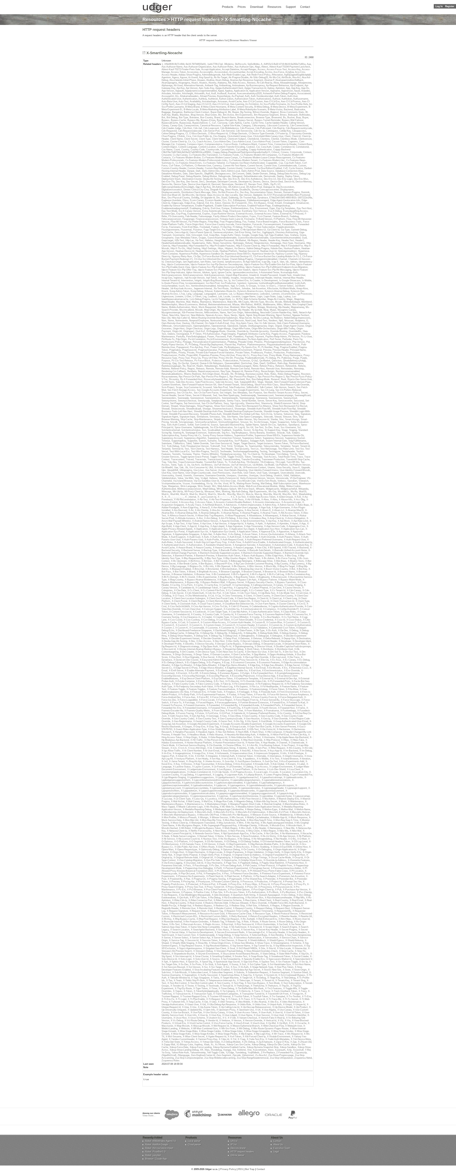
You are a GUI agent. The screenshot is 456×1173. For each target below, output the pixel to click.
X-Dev (192, 641)
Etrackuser (234, 211)
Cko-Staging (219, 136)
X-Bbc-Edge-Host (274, 555)
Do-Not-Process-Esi (228, 192)
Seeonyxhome (169, 400)
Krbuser (209, 291)
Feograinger (188, 219)
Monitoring (271, 307)
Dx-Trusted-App (248, 197)
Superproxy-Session (273, 438)
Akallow (210, 80)
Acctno (268, 72)
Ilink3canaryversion (214, 275)
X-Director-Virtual (263, 646)
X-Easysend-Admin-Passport (215, 659)
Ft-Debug (237, 227)
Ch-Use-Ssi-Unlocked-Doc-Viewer (211, 259)
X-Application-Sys (218, 529)
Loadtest (212, 296)
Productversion (169, 355)
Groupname (167, 237)
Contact (305, 6)
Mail (188, 301)
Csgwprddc (271, 163)
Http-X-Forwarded (270, 245)
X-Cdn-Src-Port (213, 593)
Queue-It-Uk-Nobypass (211, 363)
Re (184, 366)
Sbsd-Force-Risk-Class (266, 384)
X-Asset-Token (249, 534)
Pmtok (296, 344)
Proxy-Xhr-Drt (226, 358)
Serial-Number (249, 400)
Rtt (230, 379)
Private (190, 352)
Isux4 (181, 285)
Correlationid (302, 147)
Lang (188, 293)
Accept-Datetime (230, 69)
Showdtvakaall (193, 408)
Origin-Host (179, 328)
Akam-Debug (222, 80)
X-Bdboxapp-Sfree (263, 561)
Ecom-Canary (197, 200)
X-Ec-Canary (289, 659)
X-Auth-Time (234, 542)
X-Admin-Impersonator (249, 505)
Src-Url (249, 427)
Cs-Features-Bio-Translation (203, 155)
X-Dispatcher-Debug (233, 649)
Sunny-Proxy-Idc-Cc (190, 435)
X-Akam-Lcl (278, 510)
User (220, 470)
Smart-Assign (292, 419)
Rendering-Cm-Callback (174, 371)
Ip (229, 280)
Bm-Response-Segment (266, 114)
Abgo (257, 66)
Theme (196, 454)
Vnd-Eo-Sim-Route (266, 480)
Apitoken (280, 88)
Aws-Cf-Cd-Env (272, 101)
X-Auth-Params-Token (288, 537)
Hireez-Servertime (222, 243)
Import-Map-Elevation (237, 275)
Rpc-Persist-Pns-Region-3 (271, 376)
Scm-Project (168, 387)
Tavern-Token (281, 443)
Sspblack (226, 430)
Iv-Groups (251, 285)
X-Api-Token (192, 523)
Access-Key (294, 69)
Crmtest (307, 152)
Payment (259, 336)
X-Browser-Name (286, 571)
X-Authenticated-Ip (302, 542)
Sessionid (299, 400)
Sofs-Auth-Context (176, 424)
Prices (242, 6)
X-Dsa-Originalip (190, 657)
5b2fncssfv (240, 64)
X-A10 (297, 496)
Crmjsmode (296, 152)
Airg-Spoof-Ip (206, 77)
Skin (295, 416)
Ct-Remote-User (203, 165)
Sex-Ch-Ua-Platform (211, 403)
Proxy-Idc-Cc (243, 355)
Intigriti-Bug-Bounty (212, 280)
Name (223, 312)
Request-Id (237, 371)
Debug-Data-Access (287, 173)
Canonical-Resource (210, 125)
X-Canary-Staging (293, 585)
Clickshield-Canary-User (239, 136)
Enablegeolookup (281, 205)
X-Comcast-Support (212, 609)
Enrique (225, 208)
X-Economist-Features (268, 662)
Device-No (167, 184)
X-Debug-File (192, 633)
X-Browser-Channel (251, 571)
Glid (188, 235)
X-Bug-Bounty (225, 577)
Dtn (218, 197)
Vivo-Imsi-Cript (228, 480)
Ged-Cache (167, 232)
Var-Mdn (189, 478)
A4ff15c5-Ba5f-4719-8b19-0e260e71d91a (284, 64)
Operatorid (232, 326)
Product (268, 352)
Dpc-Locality (231, 195)
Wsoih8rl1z (283, 491)
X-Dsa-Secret (207, 657)
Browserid (276, 117)
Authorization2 (263, 98)
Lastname (222, 293)
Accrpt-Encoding (255, 72)
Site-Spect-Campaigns (250, 416)
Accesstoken (221, 72)
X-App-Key (203, 526)
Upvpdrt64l (172, 470)
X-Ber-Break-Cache (187, 563)
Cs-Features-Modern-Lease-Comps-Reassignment (265, 157)
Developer (211, 181)
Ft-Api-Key (226, 227)
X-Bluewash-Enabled (180, 569)
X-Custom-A (192, 622)
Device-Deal (276, 181)
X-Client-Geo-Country (282, 595)
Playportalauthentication (279, 344)
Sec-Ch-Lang (267, 390)
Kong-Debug (197, 291)
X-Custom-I (262, 625)
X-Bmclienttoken (228, 569)
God (205, 235)
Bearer (235, 112)
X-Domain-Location (220, 654)
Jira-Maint (235, 288)
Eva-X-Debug (275, 211)
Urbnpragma (186, 470)
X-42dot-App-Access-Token (261, 496)
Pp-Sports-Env (249, 347)
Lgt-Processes (304, 293)
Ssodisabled (214, 430)
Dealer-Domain (260, 173)
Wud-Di (302, 491)
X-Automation (264, 545)
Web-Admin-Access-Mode (230, 486)
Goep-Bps (214, 235)
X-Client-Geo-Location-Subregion (188, 598)
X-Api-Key (271, 521)
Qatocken (277, 360)
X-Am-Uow (242, 518)
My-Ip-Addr (256, 309)
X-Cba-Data (180, 590)
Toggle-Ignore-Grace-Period (194, 456)
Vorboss (282, 480)
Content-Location (207, 147)
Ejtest (218, 203)
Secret (304, 392)
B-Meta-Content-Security (240, 106)
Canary (165, 125)
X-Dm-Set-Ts (274, 651)
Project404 (192, 355)
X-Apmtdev (283, 523)
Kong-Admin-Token (179, 291)
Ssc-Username (288, 427)
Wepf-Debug (209, 488)
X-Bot (292, 569)
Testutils (176, 454)
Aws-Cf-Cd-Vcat (220, 104)
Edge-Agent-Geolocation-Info (285, 200)
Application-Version (259, 90)
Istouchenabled (169, 285)
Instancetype (247, 277)
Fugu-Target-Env (212, 229)
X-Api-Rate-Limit (299, 521)
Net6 (295, 312)
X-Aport (294, 523)
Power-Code (216, 347)
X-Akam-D (265, 510)
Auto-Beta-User (169, 101)
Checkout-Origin (173, 261)
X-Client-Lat (276, 598)
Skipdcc (218, 419)
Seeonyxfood (290, 398)
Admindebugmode (211, 74)
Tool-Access (270, 456)
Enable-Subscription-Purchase (230, 205)
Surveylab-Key (225, 440)
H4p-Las (189, 240)
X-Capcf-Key (225, 587)
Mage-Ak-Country (276, 299)
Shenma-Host (253, 403)
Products (227, 6)
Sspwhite (237, 430)
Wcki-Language (188, 486)
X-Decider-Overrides (211, 638)
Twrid (173, 464)
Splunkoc (282, 424)
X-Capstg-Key (241, 587)
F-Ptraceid (298, 213)
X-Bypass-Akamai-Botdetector (200, 579)
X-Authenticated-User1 (173, 545)
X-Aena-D (205, 507)
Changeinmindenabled (266, 259)
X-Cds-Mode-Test (286, 593)
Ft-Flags (248, 227)
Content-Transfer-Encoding (231, 147)
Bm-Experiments (244, 114)
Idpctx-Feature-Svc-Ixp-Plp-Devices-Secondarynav (217, 264)
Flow (288, 219)
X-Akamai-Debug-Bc (209, 513)
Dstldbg (195, 197)
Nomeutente (181, 320)
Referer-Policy (267, 366)
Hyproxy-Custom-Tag (286, 253)
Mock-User (223, 307)
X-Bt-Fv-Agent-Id (239, 574)
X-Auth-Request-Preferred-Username (264, 539)
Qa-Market (264, 360)
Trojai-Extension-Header (190, 462)
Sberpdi (269, 382)
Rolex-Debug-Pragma (289, 374)
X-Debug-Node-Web (268, 633)
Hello (208, 243)
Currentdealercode (287, 165)
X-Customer (211, 627)
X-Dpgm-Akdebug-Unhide (280, 654)
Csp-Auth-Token (292, 163)
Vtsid (225, 483)
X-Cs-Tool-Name (289, 617)
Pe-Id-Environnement (218, 339)
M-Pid (239, 299)
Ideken (293, 261)
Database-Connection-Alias (289, 171)
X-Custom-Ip (275, 625)
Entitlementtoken (239, 208)
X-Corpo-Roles (288, 611)
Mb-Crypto (243, 301)
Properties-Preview (208, 355)
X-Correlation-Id (181, 614)
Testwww (186, 454)
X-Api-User (205, 523)
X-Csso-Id (280, 619)
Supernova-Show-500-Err (267, 435)
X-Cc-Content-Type (258, 590)
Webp (282, 486)
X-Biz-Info (208, 566)
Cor (258, 147)
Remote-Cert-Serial (240, 368)
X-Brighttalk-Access (207, 571)
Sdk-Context (266, 387)
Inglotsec (178, 277)
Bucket (291, 117)
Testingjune (274, 451)
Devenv (256, 181)
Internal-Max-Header (293, 277)
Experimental (194, 213)
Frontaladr (205, 227)
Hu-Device (239, 248)
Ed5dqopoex (239, 200)
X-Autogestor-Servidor (244, 545)
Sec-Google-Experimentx (246, 390)
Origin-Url (177, 331)
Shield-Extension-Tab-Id (286, 403)
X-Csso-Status (294, 619)
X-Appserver (282, 531)
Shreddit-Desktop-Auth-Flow (208, 411)
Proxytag (238, 358)
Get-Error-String (243, 232)
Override (231, 331)
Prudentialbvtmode (254, 358)
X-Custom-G (195, 625)
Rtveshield (239, 379)
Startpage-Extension (195, 432)
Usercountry (168, 475)
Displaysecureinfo (171, 192)
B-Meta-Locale (191, 109)
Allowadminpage (288, 82)
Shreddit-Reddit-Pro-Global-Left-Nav (241, 414)
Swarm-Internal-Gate (276, 440)
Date (185, 173)
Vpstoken (292, 480)
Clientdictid (253, 138)
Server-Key (271, 400)
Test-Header (227, 448)
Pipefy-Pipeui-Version (173, 344)
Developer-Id (244, 181)
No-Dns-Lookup (261, 317)
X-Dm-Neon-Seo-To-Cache (229, 651)
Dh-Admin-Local (236, 187)
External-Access (244, 213)
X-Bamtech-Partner (182, 555)
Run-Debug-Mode (261, 379)
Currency (217, 165)
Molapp (261, 307)
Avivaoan (222, 101)
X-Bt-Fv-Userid (187, 577)
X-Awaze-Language (243, 547)
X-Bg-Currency (296, 563)
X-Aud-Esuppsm (177, 537)
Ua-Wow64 (167, 467)
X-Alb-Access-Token (289, 513)
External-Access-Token (267, 213)
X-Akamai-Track (268, 513)
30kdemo (229, 64)
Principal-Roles (169, 352)
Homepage (275, 243)
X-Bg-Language (178, 566)
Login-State (270, 296)
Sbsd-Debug (246, 384)
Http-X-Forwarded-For (292, 245)
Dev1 (201, 181)
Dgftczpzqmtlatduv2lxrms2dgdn (178, 187)
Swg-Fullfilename (297, 440)
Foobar (251, 221)
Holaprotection (261, 243)
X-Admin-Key (269, 505)
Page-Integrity (228, 334)
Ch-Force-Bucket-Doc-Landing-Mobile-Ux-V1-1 (277, 256)
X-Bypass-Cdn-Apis (246, 579)
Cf (186, 133)
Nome (171, 320)
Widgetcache (272, 488)
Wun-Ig (258, 494)
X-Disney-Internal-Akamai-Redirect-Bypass (199, 649)
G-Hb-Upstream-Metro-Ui (253, 229)
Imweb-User (299, 275)
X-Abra (273, 499)
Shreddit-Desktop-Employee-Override (243, 411)
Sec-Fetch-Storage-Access (181, 390)
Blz (220, 114)
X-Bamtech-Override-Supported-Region (261, 553)
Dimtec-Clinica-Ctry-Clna (196, 189)
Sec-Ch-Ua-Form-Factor (206, 392)
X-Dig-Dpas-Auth (209, 646)
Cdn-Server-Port (211, 130)
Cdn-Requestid (169, 130)
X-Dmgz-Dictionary (182, 654)
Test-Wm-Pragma (200, 451)
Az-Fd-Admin (252, 104)
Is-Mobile (306, 280)
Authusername (300, 98)
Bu (284, 117)
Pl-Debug (193, 344)
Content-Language (187, 147)
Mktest (287, 304)
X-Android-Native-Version (205, 521)
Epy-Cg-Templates (285, 208)
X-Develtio (188, 643)
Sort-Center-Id (202, 424)
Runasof (275, 379)
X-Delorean (244, 638)
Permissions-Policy (171, 342)
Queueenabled (232, 363)
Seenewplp (183, 398)
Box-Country (206, 117)
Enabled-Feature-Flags (259, 205)
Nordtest (273, 320)
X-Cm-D (301, 603)
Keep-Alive (302, 288)
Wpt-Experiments (258, 491)
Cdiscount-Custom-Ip (278, 125)
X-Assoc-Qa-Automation (271, 534)
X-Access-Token (203, 502)
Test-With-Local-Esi (179, 451)
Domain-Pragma (291, 192)
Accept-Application (211, 69)
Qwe (255, 363)
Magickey (299, 299)
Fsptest (215, 227)
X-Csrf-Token (223, 619)
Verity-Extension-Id (229, 478)
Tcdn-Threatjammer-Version (194, 446)
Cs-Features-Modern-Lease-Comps (220, 157)
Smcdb (173, 422)
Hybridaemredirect (287, 251)
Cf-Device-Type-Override (261, 133)
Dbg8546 (208, 173)
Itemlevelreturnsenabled (203, 285)
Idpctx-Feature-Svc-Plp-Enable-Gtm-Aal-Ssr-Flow (269, 264)
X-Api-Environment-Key (252, 521)
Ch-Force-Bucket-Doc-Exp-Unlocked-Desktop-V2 (227, 256)
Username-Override (215, 475)
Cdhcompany (258, 125)
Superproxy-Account (172, 438)
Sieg (297, 414)
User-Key (166, 472)
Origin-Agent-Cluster (293, 326)
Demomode (269, 176)
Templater (285, 446)
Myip (265, 309)
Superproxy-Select (251, 438)
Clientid (275, 138)
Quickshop (246, 363)
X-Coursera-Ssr (300, 614)
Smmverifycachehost (206, 422)
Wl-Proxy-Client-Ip (193, 491)
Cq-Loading (242, 149)
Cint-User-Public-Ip (202, 136)
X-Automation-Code (282, 545)
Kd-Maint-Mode (287, 288)
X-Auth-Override (267, 537)
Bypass (165, 120)
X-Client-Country (261, 595)
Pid (308, 342)
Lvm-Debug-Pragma (200, 299)
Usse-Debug (266, 475)
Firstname (249, 219)
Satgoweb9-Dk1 (248, 382)
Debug (272, 173)
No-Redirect (276, 317)
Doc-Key (244, 192)
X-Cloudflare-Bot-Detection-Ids (238, 603)
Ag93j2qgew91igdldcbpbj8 (297, 74)
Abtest (264, 66)
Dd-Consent (238, 173)
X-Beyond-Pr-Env (223, 563)
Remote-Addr (222, 368)
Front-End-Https (190, 227)
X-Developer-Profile (172, 643)
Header (263, 240)
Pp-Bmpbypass (232, 347)
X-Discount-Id (169, 649)
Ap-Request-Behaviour (277, 85)
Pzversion (245, 360)
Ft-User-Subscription (264, 227)
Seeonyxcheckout (187, 400)
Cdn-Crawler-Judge (171, 128)
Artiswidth (199, 93)
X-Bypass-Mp (192, 582)
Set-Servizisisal (192, 403)
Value (180, 478)
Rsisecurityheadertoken (216, 379)
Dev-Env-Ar (234, 179)
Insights (235, 277)
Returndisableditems (172, 374)
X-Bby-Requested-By (192, 558)
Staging (293, 430)
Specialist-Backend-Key (231, 424)
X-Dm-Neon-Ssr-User (255, 651)
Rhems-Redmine (192, 374)
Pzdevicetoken (230, 360)
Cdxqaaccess (299, 130)
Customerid (249, 168)
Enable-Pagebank (204, 205)
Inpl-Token (211, 277)
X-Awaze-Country (202, 547)
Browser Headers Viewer (243, 40)
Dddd (248, 173)
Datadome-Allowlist (171, 173)
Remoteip (299, 368)
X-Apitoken (270, 523)
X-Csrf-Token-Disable (242, 619)
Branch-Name (229, 117)
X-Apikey (249, 523)
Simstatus (214, 416)
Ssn (204, 430)
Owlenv (171, 334)
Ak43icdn (286, 77)
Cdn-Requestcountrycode (299, 128)
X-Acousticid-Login (291, 502)
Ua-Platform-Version (299, 464)
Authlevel (213, 98)
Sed (215, 395)
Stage (285, 430)
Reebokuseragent (242, 366)
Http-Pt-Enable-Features (222, 245)
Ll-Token (197, 296)
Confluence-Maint (248, 144)
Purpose (166, 360)
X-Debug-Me (249, 633)
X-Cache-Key (211, 585)
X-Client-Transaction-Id (282, 601)
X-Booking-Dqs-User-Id (250, 569)
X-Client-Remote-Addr (217, 601)
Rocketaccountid (254, 374)
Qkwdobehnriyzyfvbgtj (294, 360)
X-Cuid (181, 622)
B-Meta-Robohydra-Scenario (251, 109)
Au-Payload (237, 96)
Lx (233, 299)
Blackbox (184, 114)
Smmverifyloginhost (228, 422)
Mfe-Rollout (247, 304)
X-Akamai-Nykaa (230, 513)
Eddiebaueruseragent (258, 200)
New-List (184, 315)
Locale (226, 296)
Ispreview (252, 283)
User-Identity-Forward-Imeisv (263, 470)
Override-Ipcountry (259, 331)
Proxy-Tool (184, 358)
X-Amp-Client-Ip (275, 518)
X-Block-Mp (270, 566)
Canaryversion (191, 125)
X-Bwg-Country (175, 579)
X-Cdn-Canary (294, 590)
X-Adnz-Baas (302, 505)
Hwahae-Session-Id (249, 251)
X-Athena (290, 534)
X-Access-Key (186, 502)
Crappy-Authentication (260, 149)
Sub (288, 432)
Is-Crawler (255, 280)
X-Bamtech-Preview (204, 555)
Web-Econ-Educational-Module (262, 486)
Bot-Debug (172, 117)
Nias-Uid (166, 317)
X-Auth (205, 537)
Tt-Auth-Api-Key (237, 462)
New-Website (197, 315)
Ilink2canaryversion (193, 275)
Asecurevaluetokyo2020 (249, 93)
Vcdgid (204, 478)
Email (270, 203)
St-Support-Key (272, 430)
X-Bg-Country (281, 563)
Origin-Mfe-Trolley (286, 328)
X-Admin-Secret (286, 505)
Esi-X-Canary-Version (190, 211)
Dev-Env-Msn (301, 179)
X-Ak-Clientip (201, 510)
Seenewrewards (230, 398)
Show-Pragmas (205, 406)
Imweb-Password (269, 275)
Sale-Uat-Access (224, 382)
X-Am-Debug (210, 518)
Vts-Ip (209, 483)
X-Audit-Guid (193, 537)
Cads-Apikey (235, 122)
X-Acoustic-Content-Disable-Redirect (232, 502)
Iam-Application (191, 261)
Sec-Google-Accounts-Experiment (214, 390)
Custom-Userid (234, 168)
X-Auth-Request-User (295, 539)
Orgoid (278, 326)
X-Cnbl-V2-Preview (238, 606)
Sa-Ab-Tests (168, 382)
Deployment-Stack (171, 179)
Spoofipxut (293, 424)
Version (270, 478)
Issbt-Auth (300, 283)
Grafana (294, 235)
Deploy (280, 176)
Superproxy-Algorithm (195, 438)
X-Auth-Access (218, 537)
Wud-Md (174, 494)
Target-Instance (265, 443)
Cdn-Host (187, 128)
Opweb (243, 326)
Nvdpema (300, 320)
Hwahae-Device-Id (184, 251)
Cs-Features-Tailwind (214, 163)
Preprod (258, 350)
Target (236, 443)
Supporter (192, 440)
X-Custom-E (168, 625)
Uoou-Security (283, 467)
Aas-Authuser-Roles (223, 66)
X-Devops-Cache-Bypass (228, 643)
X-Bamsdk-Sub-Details (259, 550)
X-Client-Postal (179, 601)
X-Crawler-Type (221, 617)
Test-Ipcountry (241, 448)
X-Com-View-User (191, 609)
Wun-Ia (249, 494)
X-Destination (303, 638)
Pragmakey (175, 350)
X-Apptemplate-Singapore (186, 534)
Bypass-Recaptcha (226, 120)
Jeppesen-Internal (203, 288)
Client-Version (219, 138)
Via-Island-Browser (182, 480)
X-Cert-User (302, 593)
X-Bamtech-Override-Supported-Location (219, 553)
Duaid (224, 197)
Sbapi (260, 382)
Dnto (214, 192)
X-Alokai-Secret (288, 515)
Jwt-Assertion (259, 288)
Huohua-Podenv (292, 248)
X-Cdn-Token (229, 593)
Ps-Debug (271, 358)
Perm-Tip (297, 339)
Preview (267, 350)
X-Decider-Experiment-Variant (184, 638)
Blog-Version (197, 114)
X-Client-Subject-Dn (240, 601)
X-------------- (223, 496)
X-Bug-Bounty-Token (244, 577)
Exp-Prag (181, 213)
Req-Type (225, 371)
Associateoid (304, 93)
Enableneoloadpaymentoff (175, 208)
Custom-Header (195, 168)
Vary (197, 478)
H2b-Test (179, 240)
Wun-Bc (221, 494)
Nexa (226, 315)
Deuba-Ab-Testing (212, 179)
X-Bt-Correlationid (220, 574)
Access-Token (178, 72)
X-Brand (191, 571)
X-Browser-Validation (182, 574)
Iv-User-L (271, 285)
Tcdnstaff (215, 446)
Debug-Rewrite (193, 176)
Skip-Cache (186, 419)
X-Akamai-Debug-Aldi (186, 513)
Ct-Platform (187, 165)
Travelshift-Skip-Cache (298, 459)
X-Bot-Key (302, 569)
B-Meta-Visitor (275, 109)
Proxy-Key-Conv (259, 355)
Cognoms (293, 141)
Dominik (305, 192)
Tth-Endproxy (267, 462)
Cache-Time (257, 122)
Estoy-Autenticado (211, 211)
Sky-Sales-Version (242, 419)
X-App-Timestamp (253, 526)
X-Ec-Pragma (213, 662)
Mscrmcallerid (186, 309)
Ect (230, 200)
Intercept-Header (263, 277)
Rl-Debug (239, 374)
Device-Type (180, 184)
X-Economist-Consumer (243, 662)
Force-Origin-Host (194, 224)
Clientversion (305, 138)
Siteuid (277, 416)
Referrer (166, 368)
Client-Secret (191, 138)
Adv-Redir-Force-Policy (258, 74)
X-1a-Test (241, 496)
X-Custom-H (228, 625)
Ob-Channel (197, 323)
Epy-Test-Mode (169, 211)
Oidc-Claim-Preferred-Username (293, 323)
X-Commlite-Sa (231, 609)
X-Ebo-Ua (264, 659)
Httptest (229, 248)
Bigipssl (274, 112)
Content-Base (305, 144)
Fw (223, 229)
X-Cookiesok (199, 611)
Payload (249, 336)
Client (288, 136)
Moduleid (234, 307)
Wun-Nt (277, 494)
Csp (281, 163)
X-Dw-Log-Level (278, 657)
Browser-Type (263, 117)
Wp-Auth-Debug (240, 491)
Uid (235, 467)
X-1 (232, 496)
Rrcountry (174, 379)
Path (229, 336)
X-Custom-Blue (274, 622)
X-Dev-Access (203, 641)
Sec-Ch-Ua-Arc (184, 392)
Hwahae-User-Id (268, 251)
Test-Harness (212, 448)
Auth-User (292, 96)
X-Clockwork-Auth (187, 603)
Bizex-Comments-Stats (292, 112)
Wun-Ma (267, 494)
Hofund (248, 243)
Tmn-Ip (293, 454)
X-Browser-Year (202, 574)
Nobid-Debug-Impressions (297, 317)
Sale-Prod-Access (204, 382)
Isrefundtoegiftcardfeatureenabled (276, 283)
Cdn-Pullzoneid (263, 128)
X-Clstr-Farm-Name (265, 603)
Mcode (278, 301)
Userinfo (187, 475)
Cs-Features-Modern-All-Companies (258, 155)
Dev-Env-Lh (270, 179)
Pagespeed (294, 334)
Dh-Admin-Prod (254, 187)
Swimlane (167, 443)
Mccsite (269, 301)
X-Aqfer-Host (220, 534)
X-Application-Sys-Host (268, 529)
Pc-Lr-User (306, 336)
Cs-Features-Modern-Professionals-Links (206, 160)
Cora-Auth (266, 147)
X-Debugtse (276, 635)
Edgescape (177, 203)
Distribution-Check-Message (195, 192)
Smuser (244, 422)
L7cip (182, 293)
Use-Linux (198, 470)
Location (236, 296)
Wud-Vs (212, 494)
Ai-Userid (193, 77)
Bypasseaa (185, 122)
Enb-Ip (206, 208)
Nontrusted (215, 320)
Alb (229, 82)
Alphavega (167, 85)
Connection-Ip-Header (285, 144)
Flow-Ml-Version (179, 221)
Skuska (227, 419)
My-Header (243, 309)
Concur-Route (231, 144)
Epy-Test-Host (304, 208)
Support (291, 6)
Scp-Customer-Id (192, 387)
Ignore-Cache (224, 272)
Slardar (274, 419)
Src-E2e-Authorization (221, 427)
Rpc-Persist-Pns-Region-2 (243, 376)
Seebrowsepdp (248, 395)
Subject (296, 432)
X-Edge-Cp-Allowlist (182, 665)
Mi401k (257, 304)
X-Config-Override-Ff (288, 609)
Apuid (297, 90)
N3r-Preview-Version (192, 312)
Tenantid (166, 448)
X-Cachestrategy (240, 585)
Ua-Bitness (207, 464)
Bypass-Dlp (193, 120)
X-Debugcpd (262, 635)
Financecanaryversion (207, 219)
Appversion (287, 90)
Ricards (225, 374)
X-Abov (265, 499)
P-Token (197, 334)
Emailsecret (302, 203)
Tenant (295, 446)
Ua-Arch (195, 464)
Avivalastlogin (209, 101)
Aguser (183, 77)
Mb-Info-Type (257, 301)
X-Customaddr (196, 627)
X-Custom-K (181, 627)
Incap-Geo (167, 277)
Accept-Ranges (248, 69)
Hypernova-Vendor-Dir (263, 253)
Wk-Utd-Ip (178, 491)
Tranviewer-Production (273, 459)
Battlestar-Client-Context (196, 112)
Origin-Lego (210, 328)
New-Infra (174, 315)
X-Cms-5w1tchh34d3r (179, 606)
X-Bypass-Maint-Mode (289, 579)
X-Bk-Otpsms (239, 566)
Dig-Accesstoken (285, 187)
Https (220, 248)
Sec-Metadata (240, 392)
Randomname (296, 363)
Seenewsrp (261, 398)
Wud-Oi (184, 494)
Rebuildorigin (211, 366)
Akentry (212, 82)
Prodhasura (257, 352)
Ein (212, 203)
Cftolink (181, 136)
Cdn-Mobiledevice (229, 128)
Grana (303, 235)
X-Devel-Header (269, 641)
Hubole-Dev (276, 248)
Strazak (281, 432)
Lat (230, 293)
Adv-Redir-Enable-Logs (233, 74)
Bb (229, 112)
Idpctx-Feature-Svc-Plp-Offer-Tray (179, 269)
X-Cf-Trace (178, 595)
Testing (263, 451)
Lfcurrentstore (288, 293)
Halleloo (209, 240)
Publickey (286, 358)
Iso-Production (228, 283)
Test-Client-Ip (197, 448)
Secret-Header (169, 395)
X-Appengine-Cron (295, 526)
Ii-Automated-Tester (269, 272)
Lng (204, 296)
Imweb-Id (254, 275)
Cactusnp (222, 122)
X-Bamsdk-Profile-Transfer (232, 550)
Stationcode (214, 432)
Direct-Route (231, 189)
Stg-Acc (226, 432)
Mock (194, 307)
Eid (207, 203)
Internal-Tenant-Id (171, 280)
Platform (241, 344)
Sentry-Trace (233, 400)
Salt (236, 382)
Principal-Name (298, 350)
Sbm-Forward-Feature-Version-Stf (199, 384)
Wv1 (295, 494)
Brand (217, 117)
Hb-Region (252, 240)
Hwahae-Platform (228, 251)
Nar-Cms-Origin (235, 312)
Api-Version (192, 88)
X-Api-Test (179, 523)
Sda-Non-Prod (220, 387)
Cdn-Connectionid (299, 125)
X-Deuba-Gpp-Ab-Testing (174, 641)
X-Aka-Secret (251, 510)
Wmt (218, 491)
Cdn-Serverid (227, 130)
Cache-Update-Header (276, 122)
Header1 (299, 240)
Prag (276, 347)
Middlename (269, 304)
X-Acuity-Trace (193, 505)
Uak (182, 467)
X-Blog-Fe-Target (286, 566)
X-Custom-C (289, 622)
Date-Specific (196, 173)
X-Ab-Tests (238, 499)
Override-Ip (242, 331)
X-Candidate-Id (186, 587)
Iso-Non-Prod (212, 283)
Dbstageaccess (223, 173)
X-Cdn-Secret (176, 593)
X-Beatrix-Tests (296, 561)
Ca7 (214, 122)
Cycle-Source (296, 168)
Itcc (188, 285)
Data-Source (267, 171)
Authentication (189, 98)
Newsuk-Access (214, 315)
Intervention (187, 280)
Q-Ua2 (254, 360)
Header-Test (287, 240)
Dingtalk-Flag (217, 189)
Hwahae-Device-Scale (207, 251)
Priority (182, 352)
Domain (278, 192)
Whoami (260, 488)
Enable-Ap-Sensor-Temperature (178, 205)
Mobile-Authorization (179, 307)
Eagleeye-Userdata (171, 200)
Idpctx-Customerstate (178, 264)
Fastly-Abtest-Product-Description (230, 216)
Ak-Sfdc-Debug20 (259, 77)
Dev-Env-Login (284, 179)
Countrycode (212, 149)
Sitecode (268, 416)
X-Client (248, 595)
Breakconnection (246, 117)
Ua (188, 464)
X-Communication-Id (251, 609)
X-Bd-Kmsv (194, 561)
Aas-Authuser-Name (172, 66)
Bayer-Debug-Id (219, 112)
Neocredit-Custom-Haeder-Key (275, 312)
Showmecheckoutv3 (222, 408)
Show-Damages (187, 406)
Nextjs (234, 315)
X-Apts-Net (206, 534)
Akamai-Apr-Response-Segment (246, 80)
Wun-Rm (286, 494)
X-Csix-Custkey (192, 619)
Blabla (175, 114)
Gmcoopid (196, 235)
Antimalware (238, 85)
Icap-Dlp (266, 261)
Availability (195, 101)
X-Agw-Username (281, 507)
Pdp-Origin (181, 339)
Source (214, 424)
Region (191, 368)
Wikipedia (303, 488)
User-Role (237, 472)
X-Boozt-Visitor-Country (276, 569)
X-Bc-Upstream (179, 561)
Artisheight (187, 93)
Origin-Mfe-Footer (241, 328)
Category (246, 125)
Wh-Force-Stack (246, 488)
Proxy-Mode (275, 355)
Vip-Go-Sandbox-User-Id (206, 480)
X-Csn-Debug (208, 619)
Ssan (276, 427)
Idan (282, 261)
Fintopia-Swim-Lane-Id (231, 219)
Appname (275, 90)
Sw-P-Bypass (241, 440)
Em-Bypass (260, 203)
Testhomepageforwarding (245, 451)
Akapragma (184, 82)
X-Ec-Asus (275, 659)
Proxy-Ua (196, 358)
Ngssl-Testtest (283, 315)
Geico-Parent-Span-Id (201, 232)
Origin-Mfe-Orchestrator (264, 328)
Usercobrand (287, 472)
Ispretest (241, 283)
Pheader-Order (245, 342)
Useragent (274, 472)
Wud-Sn (193, 494)
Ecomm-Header (213, 200)
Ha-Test (199, 240)
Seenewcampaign (284, 395)
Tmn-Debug (282, 454)
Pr (259, 347)
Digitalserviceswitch (172, 189)
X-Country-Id (226, 614)
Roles (273, 374)
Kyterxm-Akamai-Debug (277, 291)
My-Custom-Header (227, 309)
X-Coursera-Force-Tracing (248, 614)
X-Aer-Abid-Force (220, 507)
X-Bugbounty (263, 577)
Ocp (232, 323)
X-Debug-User (230, 635)
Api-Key (181, 88)
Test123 (214, 451)
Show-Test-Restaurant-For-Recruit (289, 406)
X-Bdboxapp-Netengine (240, 561)
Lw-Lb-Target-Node (221, 299)
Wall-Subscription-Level (285, 483)
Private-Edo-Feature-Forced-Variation (215, 352)
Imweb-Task (285, 275)
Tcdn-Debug (173, 446)
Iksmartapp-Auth (289, 272)
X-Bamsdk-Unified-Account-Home (289, 550)
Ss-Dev (268, 427)
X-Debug (293, 630)
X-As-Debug (234, 534)
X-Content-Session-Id (180, 611)
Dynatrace (262, 197)
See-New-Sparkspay (228, 395)
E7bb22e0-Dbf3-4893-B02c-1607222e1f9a (290, 197)
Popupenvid (182, 347)
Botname (194, 117)
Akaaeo (201, 80)
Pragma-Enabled (288, 347)
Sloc (281, 419)
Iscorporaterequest (194, 283)
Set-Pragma (176, 403)
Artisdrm (176, 93)
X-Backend (303, 547)
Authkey (202, 98)
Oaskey (186, 323)
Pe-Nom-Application (258, 339)
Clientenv (265, 138)
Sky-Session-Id (261, 419)
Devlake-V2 (241, 184)
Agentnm (166, 77)
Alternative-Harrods (194, 85)
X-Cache (198, 585)
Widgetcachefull (289, 488)
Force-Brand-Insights (267, 221)
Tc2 (163, 446)
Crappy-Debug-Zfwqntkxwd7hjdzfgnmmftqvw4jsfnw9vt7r (241, 152)
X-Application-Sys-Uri (197, 531)
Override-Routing (278, 331)
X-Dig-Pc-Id (225, 646)
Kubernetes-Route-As (225, 291)
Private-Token (242, 352)
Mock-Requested (207, 307)
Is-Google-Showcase (289, 280)
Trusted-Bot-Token (213, 462)
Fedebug (294, 216)
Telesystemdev (271, 446)
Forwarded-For (289, 224)
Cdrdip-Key (285, 130)
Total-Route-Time (287, 456)
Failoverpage (205, 216)
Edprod (200, 203)
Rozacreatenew (169, 376)
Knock (165, 291)
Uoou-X (296, 467)
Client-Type (205, 138)
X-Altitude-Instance (185, 518)
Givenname (179, 235)
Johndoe (246, 288)
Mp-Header (283, 307)
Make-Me (232, 301)
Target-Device (248, 443)
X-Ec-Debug (303, 659)
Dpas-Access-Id (215, 195)
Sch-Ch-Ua (266, 414)
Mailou (195, 301)
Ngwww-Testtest (300, 315)
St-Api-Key (257, 430)
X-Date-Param (245, 630)
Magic (290, 299)
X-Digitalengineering (243, 646)
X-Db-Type (259, 630)
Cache (246, 122)
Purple (303, 358)
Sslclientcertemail (171, 430)
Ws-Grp (272, 491)
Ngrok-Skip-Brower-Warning (260, 315)
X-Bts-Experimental (206, 577)
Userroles (243, 475)
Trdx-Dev (172, 462)
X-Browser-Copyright (229, 571)
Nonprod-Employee (199, 320)
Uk (240, 467)
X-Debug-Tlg (215, 635)
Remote (210, 368)
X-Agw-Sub (264, 507)
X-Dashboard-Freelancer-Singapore (194, 630)
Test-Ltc (254, 448)
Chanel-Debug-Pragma (241, 259)
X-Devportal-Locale (271, 643)
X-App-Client (179, 526)
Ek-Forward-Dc (239, 203)
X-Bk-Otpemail (222, 566)
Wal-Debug (266, 483)
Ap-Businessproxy (255, 85)
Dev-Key (180, 181)
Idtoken (206, 272)
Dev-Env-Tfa (168, 181)
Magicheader (168, 301)
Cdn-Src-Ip (259, 130)
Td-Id (229, 446)
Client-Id (296, 136)
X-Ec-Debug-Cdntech (172, 662)
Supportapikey (178, 440)
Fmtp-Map (213, 221)
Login (259, 296)
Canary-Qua (176, 125)
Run (248, 379)
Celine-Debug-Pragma (173, 133)
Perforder (287, 339)
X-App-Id (191, 526)
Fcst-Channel (264, 216)
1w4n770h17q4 (215, 64)
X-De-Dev (283, 630)
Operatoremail (218, 326)
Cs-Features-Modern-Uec (272, 160)
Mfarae (235, 304)
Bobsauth (293, 114)
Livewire (179, 296)
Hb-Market (240, 240)
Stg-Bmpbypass (239, 432)
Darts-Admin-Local (230, 171)
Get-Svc (256, 232)
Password (221, 336)
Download (256, 6)
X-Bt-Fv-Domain (170, 577)
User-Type (262, 472)
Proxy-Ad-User (227, 355)
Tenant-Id (305, 446)
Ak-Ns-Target (220, 77)
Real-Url (191, 366)
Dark (198, 171)
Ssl (299, 427)
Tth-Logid (280, 462)
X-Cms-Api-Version (201, 606)
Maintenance (219, 301)
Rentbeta (191, 371)
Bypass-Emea (208, 120)
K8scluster (272, 288)
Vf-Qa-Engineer (297, 478)
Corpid (276, 147)
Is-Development (269, 280)
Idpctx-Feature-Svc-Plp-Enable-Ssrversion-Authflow (217, 267)
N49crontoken (211, 312)
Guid (304, 237)
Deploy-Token (292, 176)
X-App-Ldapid (217, 526)
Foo (244, 221)
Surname (212, 440)
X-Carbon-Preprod (259, 587)
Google (245, 235)
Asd (208, 93)
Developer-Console (227, 181)
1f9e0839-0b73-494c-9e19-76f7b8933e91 (185, 64)
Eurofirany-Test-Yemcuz (254, 211)
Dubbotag (233, 197)
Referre (301, 366)
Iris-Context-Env (240, 280)
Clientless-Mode (288, 138)
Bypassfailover (200, 122)
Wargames (173, 486)
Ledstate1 (265, 293)
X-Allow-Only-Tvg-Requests (209, 515)
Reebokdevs (225, 366)
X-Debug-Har (206, 633)
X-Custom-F (182, 625)
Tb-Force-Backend (299, 443)
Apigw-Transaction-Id (255, 88)
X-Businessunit (279, 577)
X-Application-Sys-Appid (241, 529)
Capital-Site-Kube (231, 125)
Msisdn (199, 309)
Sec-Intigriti (225, 392)
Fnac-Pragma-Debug (230, 221)
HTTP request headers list (213, 40)
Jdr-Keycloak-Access (181, 288)
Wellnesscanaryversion (189, 488)
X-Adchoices (230, 505)
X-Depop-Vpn (288, 638)
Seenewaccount (265, 395)
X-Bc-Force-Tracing (286, 558)
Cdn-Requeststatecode (190, 130)
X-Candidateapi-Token (206, 587)
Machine (180, 301)
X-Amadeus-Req (257, 518)
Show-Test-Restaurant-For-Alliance (253, 406)
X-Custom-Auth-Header (239, 622)
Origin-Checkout (194, 328)
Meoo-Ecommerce (188, 304)
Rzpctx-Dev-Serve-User (299, 379)
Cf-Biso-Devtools (198, 133)
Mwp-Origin (210, 309)
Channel (283, 259)
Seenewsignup (246, 398)
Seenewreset (197, 398)
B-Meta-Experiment (297, 106)
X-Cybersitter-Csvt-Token (282, 627)
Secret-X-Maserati (202, 395)
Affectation (277, 74)
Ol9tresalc (167, 326)
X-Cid (211, 595)
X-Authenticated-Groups (279, 542)
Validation (295, 475)
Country (185, 149)
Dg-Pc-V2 (275, 184)
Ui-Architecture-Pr (223, 467)
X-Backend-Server (190, 550)
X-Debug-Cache (176, 633)
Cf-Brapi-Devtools (238, 133)
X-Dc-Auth (271, 630)
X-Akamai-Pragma (249, 513)
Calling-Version (296, 122)
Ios (225, 280)
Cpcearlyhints (228, 149)
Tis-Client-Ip (253, 454)
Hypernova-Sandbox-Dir (211, 253)
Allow (276, 82)
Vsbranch (303, 480)
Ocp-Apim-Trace (244, 323)
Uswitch (278, 475)
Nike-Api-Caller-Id (181, 317)
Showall (166, 408)
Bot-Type (183, 117)
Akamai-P (269, 80)
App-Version (168, 90)
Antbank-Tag (211, 85)
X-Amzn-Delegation (295, 518)
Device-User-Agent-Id (199, 184)
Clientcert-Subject (237, 138)
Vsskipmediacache (171, 483)
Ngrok (242, 315)
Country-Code (198, 149)
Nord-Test (262, 320)
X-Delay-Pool (230, 638)
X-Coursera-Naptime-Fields (277, 614)
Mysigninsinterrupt (171, 312)
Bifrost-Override (261, 112)
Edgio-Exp (190, 203)
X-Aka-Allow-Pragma (232, 510)
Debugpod (237, 176)
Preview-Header (281, 350)
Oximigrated (182, 334)
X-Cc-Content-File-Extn (212, 590)
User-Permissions (221, 472)
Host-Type (288, 243)
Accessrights (206, 72)
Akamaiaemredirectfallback (289, 80)
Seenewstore (275, 398)
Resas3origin (267, 371)
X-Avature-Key (301, 545)
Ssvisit (247, 430)
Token (248, 456)
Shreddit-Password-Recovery (184, 414)
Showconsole (178, 408)
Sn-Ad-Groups (261, 422)
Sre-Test (259, 427)
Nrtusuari (289, 320)
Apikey (270, 88)
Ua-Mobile (258, 464)
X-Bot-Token (179, 571)
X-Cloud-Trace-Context (209, 603)
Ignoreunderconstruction (245, 272)
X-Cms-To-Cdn (219, 606)
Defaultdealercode (253, 176)
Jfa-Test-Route (221, 288)
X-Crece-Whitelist (239, 617)
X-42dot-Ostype (285, 496)
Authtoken (286, 98)
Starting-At (178, 432)
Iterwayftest (223, 285)
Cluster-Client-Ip (178, 141)
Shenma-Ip (266, 403)
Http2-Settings (209, 248)
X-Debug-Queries (288, 633)
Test (187, 448)
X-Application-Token (247, 531)
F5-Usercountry (176, 216)
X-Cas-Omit (275, 587)
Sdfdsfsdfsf (252, 387)
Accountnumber (237, 72)
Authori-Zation (226, 98)
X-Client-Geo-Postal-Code (220, 598)
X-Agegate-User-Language (243, 507)
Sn (251, 422)
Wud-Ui (202, 494)
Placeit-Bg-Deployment (211, 344)
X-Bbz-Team (253, 558)
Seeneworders (169, 398)
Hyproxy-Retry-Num (182, 256)
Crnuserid (166, 155)
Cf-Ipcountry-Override (300, 133)
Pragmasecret (189, 350)
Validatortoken (169, 478)
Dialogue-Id (269, 187)
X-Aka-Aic (215, 510)
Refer (255, 366)
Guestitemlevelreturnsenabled (285, 237)
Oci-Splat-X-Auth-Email (217, 323)
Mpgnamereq (297, 307)
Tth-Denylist (252, 462)
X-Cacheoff (225, 585)
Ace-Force (278, 72)
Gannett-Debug (299, 229)
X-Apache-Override (229, 521)
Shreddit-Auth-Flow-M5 (259, 408)
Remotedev (286, 368)
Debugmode (224, 176)
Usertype (253, 475)
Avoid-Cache (235, 101)
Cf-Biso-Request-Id (218, 133)
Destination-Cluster (191, 179)
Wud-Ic (165, 494)
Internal (277, 277)
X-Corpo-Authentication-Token (264, 611)
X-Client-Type (302, 601)
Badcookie (299, 109)
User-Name (178, 472)
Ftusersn (197, 229)
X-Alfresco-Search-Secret (180, 515)
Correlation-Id (287, 147)
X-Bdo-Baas (280, 561)
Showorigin (240, 408)
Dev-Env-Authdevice (251, 179)
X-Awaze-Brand (184, 547)
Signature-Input (187, 416)
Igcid (213, 272)
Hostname (299, 243)
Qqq (174, 363)
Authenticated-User (171, 98)
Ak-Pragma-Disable (238, 77)
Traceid (190, 459)
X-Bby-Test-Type (213, 558)
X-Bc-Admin (268, 558)
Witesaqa (166, 491)
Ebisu (185, 200)
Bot (163, 117)
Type (180, 464)
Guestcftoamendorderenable (222, 237)
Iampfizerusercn (233, 261)
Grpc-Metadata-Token (186, 237)
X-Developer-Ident (301, 641)
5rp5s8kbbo (254, 64)
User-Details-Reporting (235, 470)
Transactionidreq (231, 459)
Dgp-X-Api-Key (203, 187)
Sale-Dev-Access (185, 382)
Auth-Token (280, 96)
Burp (298, 117)
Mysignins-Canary (287, 309)
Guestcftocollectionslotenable (253, 237)
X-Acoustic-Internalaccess (266, 502)
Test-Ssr (299, 448)
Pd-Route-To (168, 339)
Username (198, 475)
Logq (279, 296)
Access (261, 69)
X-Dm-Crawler (187, 651)
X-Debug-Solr (200, 635)
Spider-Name (252, 424)
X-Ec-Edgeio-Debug (195, 662)
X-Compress (269, 609)
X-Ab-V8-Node (252, 499)
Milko (279, 304)
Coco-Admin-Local (241, 141)
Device (265, 181)
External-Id (285, 213)
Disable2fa (244, 189)
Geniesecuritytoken (223, 232)
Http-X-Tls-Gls (177, 248)
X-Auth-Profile (211, 539)
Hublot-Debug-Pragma (258, 248)
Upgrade (305, 467)
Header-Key (274, 240)
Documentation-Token (261, 192)
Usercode (300, 472)
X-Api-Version (220, 523)
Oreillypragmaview (257, 326)
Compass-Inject (195, 144)
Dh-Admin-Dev (219, 187)
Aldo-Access (239, 82)
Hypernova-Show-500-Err (237, 253)
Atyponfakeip (223, 96)
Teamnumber (255, 446)
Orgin (271, 326)
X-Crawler (207, 617)
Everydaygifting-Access (295, 211)
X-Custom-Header (245, 625)
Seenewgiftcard (302, 395)
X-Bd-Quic (206, 561)
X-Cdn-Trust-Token (247, 593)
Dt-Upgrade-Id (208, 197)
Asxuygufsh (168, 96)
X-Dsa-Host (175, 657)
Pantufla (180, 336)
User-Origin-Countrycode (198, 472)
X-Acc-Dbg (299, 499)
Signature (305, 414)
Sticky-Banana (257, 432)
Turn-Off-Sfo (292, 462)
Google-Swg (257, 235)
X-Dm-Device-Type (205, 651)
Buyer (305, 117)
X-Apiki (259, 523)
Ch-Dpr (196, 256)
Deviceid (215, 184)
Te (246, 446)
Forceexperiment (272, 224)
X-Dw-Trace (293, 657)
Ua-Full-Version (222, 464)
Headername (198, 243)
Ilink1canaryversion (172, 275)
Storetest (270, 432)
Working (226, 491)
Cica (188, 136)
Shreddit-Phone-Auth (210, 414)
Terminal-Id (177, 448)
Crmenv (285, 152)
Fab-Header (191, 216)
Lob (220, 296)
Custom (302, 165)
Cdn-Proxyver (247, 128)
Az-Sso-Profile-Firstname (273, 104)
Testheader (225, 451)
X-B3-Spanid (274, 547)
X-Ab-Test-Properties (220, 499)
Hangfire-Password (224, 240)
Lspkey (287, 296)
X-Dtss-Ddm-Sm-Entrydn (229, 657)
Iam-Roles (205, 261)
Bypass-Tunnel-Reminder (267, 120)
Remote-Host (258, 368)
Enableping (195, 208)
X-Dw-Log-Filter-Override (255, 657)
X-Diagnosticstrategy (188, 646)
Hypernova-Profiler (188, 253)
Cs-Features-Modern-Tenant (243, 160)
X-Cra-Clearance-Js (190, 617)
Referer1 (279, 366)
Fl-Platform (279, 219)
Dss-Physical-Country (179, 197)
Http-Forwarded (179, 245)
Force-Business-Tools (290, 221)
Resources (274, 6)
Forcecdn (257, 224)
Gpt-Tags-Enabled (274, 235)
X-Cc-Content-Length (236, 590)
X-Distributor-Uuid (284, 649)
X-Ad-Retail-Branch (212, 505)
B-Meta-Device (278, 106)
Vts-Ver (217, 483)
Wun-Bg (231, 494)
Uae (176, 467)
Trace (300, 456)
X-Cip (218, 595)
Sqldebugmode (201, 427)
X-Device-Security (204, 643)
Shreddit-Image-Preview (276, 411)
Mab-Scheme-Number (255, 299)
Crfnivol (275, 152)
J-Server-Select (285, 285)
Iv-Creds (240, 285)
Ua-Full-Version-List (241, 464)
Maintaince (205, 301)
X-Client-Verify (169, 603)
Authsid (276, 98)
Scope (179, 387)
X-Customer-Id (226, 627)
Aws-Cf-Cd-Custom (253, 101)
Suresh (202, 440)
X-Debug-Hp (221, 633)
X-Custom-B (258, 622)
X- (166, 496)
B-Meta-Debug (261, 106)
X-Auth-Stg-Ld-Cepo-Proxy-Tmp (210, 542)
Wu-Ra (294, 491)
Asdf (213, 93)
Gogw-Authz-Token (230, 235)
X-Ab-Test (202, 499)
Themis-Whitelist (210, 454)
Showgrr (207, 408)
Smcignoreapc (186, 422)
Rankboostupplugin (171, 366)
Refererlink (291, 366)
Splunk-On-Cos (268, 424)
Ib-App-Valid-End (251, 261)
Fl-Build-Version (264, 219)
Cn (189, 141)
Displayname (287, 189)
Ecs (224, 200)
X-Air (190, 510)
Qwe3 (262, 363)
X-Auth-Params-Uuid (192, 539)
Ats (177, 96)
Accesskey (192, 72)
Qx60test (271, 363)
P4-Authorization (211, 334)
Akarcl (194, 82)
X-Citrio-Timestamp (232, 595)
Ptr (278, 358)
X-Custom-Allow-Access (213, 622)
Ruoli (283, 379)
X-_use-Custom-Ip (207, 496)
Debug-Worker (209, 176)
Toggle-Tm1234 (218, 456)
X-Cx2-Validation (258, 627)
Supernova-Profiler (243, 435)
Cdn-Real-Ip (278, 128)
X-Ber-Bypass (205, 563)
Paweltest (238, 336)
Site (223, 416)
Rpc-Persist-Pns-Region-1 (214, 376)
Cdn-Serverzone (244, 130)
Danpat (190, 171)
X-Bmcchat (198, 569)
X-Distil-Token (252, 649)
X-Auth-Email (234, 537)
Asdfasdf (221, 93)
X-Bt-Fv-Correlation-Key (297, 574)
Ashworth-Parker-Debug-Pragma (279, 93)
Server (260, 400)
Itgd (233, 285)
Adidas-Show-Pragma (189, 74)
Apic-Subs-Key (206, 88)
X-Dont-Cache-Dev (240, 654)
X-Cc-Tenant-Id (277, 590)
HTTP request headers (195, 19)
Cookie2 (250, 147)
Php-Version (298, 342)
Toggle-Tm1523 (235, 456)
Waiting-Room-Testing (248, 483)
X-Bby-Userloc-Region (234, 558)
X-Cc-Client (193, 590)
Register (449, 6)
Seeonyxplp (204, 400)
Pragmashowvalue (207, 350)
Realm (199, 366)
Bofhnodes (304, 114)
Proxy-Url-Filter (209, 358)
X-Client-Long (290, 598)
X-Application (201, 529)
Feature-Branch (280, 216)
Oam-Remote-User (171, 323)
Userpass (231, 475)
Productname (293, 352)
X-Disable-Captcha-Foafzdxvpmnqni (292, 646)
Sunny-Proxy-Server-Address (218, 435)
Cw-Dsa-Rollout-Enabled (269, 168)
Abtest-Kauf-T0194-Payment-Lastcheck (289, 66)
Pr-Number (266, 347)
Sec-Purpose (255, 392)
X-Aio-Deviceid (179, 510)
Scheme (278, 414)
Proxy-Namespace (292, 355)
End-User (215, 208)
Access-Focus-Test (277, 69)
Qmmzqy (166, 363)
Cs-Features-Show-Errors (189, 163)
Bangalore (177, 112)
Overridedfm (295, 331)
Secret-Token (184, 395)
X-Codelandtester (258, 606)
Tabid (188, 443)
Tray (164, 462)
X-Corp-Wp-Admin (238, 611)
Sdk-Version (280, 387)
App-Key (295, 88)
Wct (214, 486)
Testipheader (288, 451)
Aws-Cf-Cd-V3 (203, 104)
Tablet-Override (201, 443)
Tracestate (200, 459)
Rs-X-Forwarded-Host (191, 379)
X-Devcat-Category (250, 641)
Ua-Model (269, 464)
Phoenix (258, 342)
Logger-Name (248, 296)
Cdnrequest (272, 130)
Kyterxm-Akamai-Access (250, 291)
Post (206, 347)
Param (210, 336)
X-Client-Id (262, 598)
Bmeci (283, 114)
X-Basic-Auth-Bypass (253, 555)
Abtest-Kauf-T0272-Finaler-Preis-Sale (181, 69)
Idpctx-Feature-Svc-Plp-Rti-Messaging (271, 269)
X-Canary (278, 585)
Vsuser (186, 483)
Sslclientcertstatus (191, 430)
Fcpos (253, 216)
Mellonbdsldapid (291, 301)
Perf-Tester (275, 339)
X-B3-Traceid (289, 547)
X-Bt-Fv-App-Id (257, 574)
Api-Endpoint (296, 85)
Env (252, 208)
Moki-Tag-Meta (248, 307)
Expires (206, 213)
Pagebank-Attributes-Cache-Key (253, 334)
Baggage (166, 112)
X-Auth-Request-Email (231, 539)
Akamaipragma (169, 82)
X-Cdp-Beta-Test (266, 593)
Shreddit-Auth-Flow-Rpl (284, 408)
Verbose (213, 478)
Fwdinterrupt (232, 229)
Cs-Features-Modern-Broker (186, 157)
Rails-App (282, 363)
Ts (226, 462)
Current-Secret (254, 165)
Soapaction (283, 422)
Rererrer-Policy (252, 371)
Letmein (275, 293)
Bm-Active (228, 114)
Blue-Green (211, 114)
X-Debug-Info (235, 633)
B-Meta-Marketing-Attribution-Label (218, 109)
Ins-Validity (223, 277)
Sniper (273, 422)
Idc (287, 261)
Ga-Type (285, 229)
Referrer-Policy (178, 368)
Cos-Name (167, 149)
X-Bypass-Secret (235, 582)
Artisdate (166, 93)
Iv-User (261, 285)
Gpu (286, 235)
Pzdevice (216, 360)
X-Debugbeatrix (247, 635)
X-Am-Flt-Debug (227, 518)
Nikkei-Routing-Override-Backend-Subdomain (214, 317)
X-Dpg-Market (259, 654)
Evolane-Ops (168, 213)
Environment (261, 208)
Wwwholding (305, 494)
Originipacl (188, 331)
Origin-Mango (224, 328)
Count (177, 149)
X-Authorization (194, 545)
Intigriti (198, 280)
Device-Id (289, 181)
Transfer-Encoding (250, 459)
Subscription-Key (170, 435)
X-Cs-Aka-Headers (270, 617)
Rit (231, 374)
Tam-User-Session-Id (221, 443)
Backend (288, 109)
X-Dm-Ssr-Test (290, 651)
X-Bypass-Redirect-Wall (212, 582)
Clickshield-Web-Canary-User (268, 136)
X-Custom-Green (212, 625)
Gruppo (202, 237)
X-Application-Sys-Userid (222, 531)
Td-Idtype (238, 446)
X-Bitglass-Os (194, 566)
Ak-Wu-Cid (274, 77)
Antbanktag (225, 85)
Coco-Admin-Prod (261, 141)
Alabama (222, 82)
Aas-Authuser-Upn (244, 66)
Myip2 (273, 309)
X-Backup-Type (209, 550)
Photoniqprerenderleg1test (277, 342)
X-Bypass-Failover (267, 579)
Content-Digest (169, 147)
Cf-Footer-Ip (281, 133)
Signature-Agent (170, 416)
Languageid (210, 293)
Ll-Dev (188, 296)
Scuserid (207, 387)
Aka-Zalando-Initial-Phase (182, 80)
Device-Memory (304, 181)
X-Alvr (199, 518)
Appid (221, 90)
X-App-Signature (234, 526)
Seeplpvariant (218, 400)
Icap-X (275, 261)
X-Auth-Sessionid (183, 542)
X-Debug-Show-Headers (180, 635)
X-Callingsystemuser (261, 585)
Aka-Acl (296, 77)
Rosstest (305, 374)
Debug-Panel (178, 176)
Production (279, 352)
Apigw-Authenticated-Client (229, 88)
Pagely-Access (279, 334)
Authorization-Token (245, 98)
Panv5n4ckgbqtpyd (196, 336)
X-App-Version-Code (274, 526)
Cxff (285, 168)
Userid (178, 475)
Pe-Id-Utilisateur (238, 339)
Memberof (306, 301)
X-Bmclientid (212, 569)
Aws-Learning (237, 104)
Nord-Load (250, 320)
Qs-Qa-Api (183, 363)
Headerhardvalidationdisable (176, 243)
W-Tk (232, 483)
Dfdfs (266, 184)
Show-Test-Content (224, 406)
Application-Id (241, 90)
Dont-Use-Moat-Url (171, 195)
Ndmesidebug (252, 312)
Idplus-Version (193, 272)
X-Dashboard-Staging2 (224, 630)
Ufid (211, 467)
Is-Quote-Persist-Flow (173, 283)
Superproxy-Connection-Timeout (224, 438)
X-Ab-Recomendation (185, 499)
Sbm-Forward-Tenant (228, 384)
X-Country (196, 614)
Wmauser (209, 491)
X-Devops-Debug (251, 643)
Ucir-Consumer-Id (198, 467)
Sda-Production (237, 387)
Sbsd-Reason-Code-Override (294, 384)
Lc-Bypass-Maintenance (246, 293)
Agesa (175, 77)
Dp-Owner (201, 195)
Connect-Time (265, 144)
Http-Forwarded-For (198, 245)
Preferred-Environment (240, 350)
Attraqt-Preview (208, 96)
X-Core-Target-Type (217, 611)
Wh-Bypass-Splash (226, 488)
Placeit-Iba (230, 344)
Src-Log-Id (239, 427)
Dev (225, 179)
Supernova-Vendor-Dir (292, 435)
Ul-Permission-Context (254, 467)
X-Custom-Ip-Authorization (297, 625)
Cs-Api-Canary (180, 155)
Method (203, 304)
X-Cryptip (254, 617)
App (288, 88)
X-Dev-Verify (232, 641)
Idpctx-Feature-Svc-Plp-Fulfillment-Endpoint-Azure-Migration (277, 267)
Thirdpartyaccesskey (230, 454)
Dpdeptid (257, 195)
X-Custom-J (168, 627)
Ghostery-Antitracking (286, 232)
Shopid (174, 406)
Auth (247, 96)
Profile (181, 355)
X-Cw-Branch (242, 627)
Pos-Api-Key (196, 347)
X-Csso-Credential (264, 619)
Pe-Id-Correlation (196, 339)
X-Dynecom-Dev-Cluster (185, 659)
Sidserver (288, 414)
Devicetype (227, 184)
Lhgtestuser (167, 296)
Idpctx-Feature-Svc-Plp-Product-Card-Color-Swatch (224, 269)
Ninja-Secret (245, 317)
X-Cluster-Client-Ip (286, 603)
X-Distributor (267, 649)
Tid (244, 454)
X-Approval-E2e (267, 531)
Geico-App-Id (181, 232)
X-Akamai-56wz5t (295, 510)
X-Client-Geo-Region (245, 598)
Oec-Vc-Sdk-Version (264, 323)
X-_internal (190, 496)
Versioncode (282, 478)
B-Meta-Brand (192, 106)
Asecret (232, 93)
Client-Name (176, 138)
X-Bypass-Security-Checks (259, 582)
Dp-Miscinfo (188, 195)
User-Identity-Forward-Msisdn (295, 470)
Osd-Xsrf (200, 331)
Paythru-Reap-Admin (276, 336)
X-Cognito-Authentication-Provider (285, 606)
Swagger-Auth (257, 440)
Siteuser (287, 416)
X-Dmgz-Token (201, 654)
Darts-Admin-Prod (250, 171)
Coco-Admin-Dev (221, 141)
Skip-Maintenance (203, 419)
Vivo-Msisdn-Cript (246, 480)
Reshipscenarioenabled (288, 371)
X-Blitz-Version (254, 566)
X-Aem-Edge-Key (189, 507)
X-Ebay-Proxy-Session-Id (244, 659)
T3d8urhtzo (179, 443)
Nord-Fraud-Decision (233, 320)
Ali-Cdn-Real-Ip (264, 82)
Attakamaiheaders (189, 96)
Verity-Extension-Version (252, 478)
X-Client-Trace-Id (260, 601)
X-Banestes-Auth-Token (228, 555)
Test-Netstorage (268, 448)
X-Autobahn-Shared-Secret (217, 545)
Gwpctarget (167, 240)
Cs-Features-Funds (229, 155)
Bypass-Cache (178, 120)
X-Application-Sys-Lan (292, 529)
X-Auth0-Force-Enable (253, 542)
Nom (164, 320)
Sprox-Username (183, 427)
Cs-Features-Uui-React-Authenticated (245, 163)
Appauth (179, 90)
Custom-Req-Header (215, 168)
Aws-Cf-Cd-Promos (291, 101)
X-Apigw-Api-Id (235, 523)
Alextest (251, 82)
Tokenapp (257, 456)
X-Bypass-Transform (285, 582)
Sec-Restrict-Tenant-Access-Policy (281, 392)
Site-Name (232, 416)
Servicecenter (285, 400)
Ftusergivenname (170, 229)
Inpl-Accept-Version (195, 277)
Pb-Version (293, 336)
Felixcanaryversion (171, 219)
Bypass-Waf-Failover (292, 120)
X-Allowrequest (270, 515)
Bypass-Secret (245, 120)
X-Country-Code (211, 614)
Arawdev (305, 90)
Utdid (286, 475)
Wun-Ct (240, 494)
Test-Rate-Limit (286, 448)
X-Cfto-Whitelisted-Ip (196, 595)
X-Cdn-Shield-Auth (194, 593)
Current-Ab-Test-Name (234, 165)
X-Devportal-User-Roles (294, 643)
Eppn (272, 208)
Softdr (190, 424)
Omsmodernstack (182, 326)
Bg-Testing (245, 112)
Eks (250, 203)
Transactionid (214, 459)
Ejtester (226, 203)
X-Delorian (256, 638)
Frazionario (174, 227)
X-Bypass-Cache (226, 579)
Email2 (278, 203)
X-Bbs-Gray (291, 555)
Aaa (309, 64)
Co (193, 141)
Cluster (165, 141)
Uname (271, 467)
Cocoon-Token (279, 141)
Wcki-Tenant (204, 486)
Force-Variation (243, 224)
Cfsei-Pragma (169, 136)
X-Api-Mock (284, 521)
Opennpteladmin (201, 326)
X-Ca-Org (175, 585)
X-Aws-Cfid (260, 547)
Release (200, 368)
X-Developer (285, 641)
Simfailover (202, 416)
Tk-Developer (268, 454)
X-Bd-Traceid (220, 561)
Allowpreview (304, 82)
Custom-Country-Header (174, 168)
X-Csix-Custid (175, 619)
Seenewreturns (212, 398)
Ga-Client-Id (273, 229)
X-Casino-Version (292, 587)
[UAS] (157, 12)
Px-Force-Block (202, 360)
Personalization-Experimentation (209, 342)
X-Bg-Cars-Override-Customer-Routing (253, 563)
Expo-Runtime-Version (223, 213)
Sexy (226, 403)
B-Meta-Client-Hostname (213, 106)
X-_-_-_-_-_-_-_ (176, 496)
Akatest (203, 82)
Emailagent (289, 203)
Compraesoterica (213, 144)
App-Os (305, 88)
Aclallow (289, 72)
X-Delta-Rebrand (271, 638)
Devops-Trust (255, 184)
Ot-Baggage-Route (215, 331)
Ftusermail (186, 229)
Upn (164, 470)
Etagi (225, 211)
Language (198, 293)
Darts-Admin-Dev (210, 171)
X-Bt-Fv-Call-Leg (275, 574)
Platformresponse (256, 344)
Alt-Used (178, 85)
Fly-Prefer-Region (197, 221)
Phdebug (232, 342)
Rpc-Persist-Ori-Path (189, 376)
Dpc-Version (245, 195)
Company (181, 144)
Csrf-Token (174, 165)
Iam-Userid (218, 261)
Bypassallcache (170, 122)
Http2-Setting (193, 248)
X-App (302, 523)
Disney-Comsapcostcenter (265, 189)
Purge (296, 358)
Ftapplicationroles (285, 227)
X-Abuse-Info (285, 499)
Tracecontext (178, 459)
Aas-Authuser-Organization (197, 66)
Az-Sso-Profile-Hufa (297, 104)
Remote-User (272, 368)
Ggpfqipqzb (268, 232)
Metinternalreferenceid (219, 304)
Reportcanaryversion (208, 371)
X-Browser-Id (269, 571)
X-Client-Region (197, 601)
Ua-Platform (282, 464)
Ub (186, 467)
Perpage (187, 342)
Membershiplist (169, 304)
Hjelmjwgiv (238, 243)
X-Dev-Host (219, 641)
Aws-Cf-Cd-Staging (185, 104)
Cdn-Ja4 (197, 128)
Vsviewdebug (198, 483)
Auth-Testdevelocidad (262, 96)
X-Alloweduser (254, 515)
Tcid (223, 446)
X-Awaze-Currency (222, 547)
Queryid (194, 363)
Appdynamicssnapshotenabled (201, 90)
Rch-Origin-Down (211, 374)
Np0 (281, 320)
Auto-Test (183, 101)
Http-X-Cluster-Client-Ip (248, 245)
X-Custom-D (303, 622)
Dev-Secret (192, 181)
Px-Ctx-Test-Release (182, 360)
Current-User (270, 165)
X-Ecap (225, 662)
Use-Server (211, 470)
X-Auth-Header (249, 537)
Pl (186, 344)
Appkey (229, 90)
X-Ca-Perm (187, 585)
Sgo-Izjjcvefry (237, 403)
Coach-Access (204, 141)
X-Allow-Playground (235, 515)
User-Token (249, 472)
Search (291, 387)
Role (266, 374)
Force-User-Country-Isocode (219, 224)
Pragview (223, 350)
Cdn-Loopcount (211, 128)
